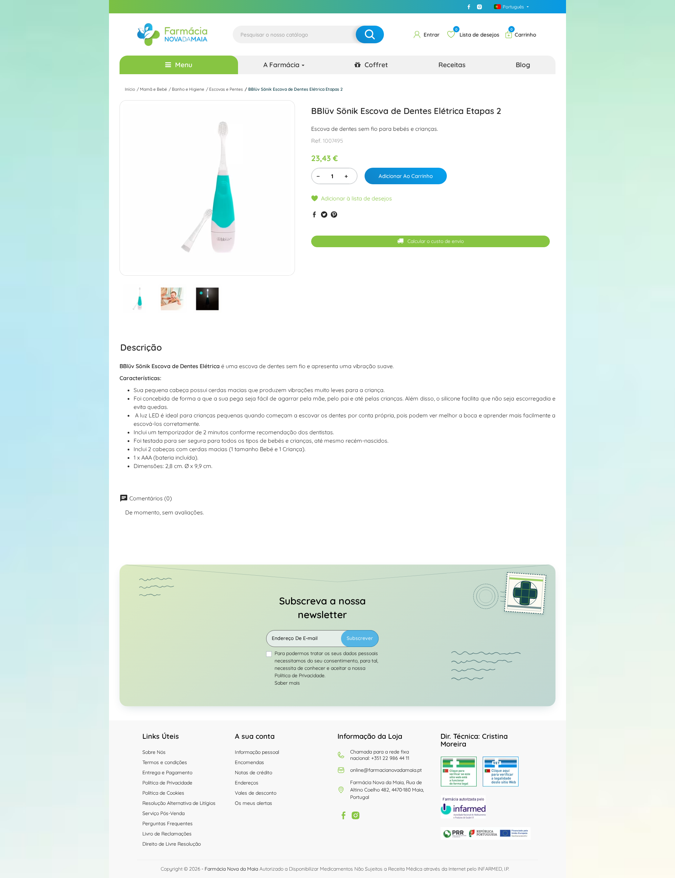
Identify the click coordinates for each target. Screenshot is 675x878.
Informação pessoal (257, 752)
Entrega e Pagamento (167, 772)
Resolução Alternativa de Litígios (179, 803)
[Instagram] (479, 6)
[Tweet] (324, 214)
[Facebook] (469, 6)
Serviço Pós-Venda (163, 813)
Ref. (316, 140)
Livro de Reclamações (167, 834)
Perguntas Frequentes (167, 823)
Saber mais (287, 683)
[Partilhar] (314, 214)
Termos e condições (164, 762)
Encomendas (249, 762)
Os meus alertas (253, 803)
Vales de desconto (255, 793)
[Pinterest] (334, 214)
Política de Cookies (163, 793)
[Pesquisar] (370, 34)
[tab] (141, 347)
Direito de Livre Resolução (171, 844)
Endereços (246, 783)
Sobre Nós (154, 752)
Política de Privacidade (167, 783)
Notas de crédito (253, 772)
